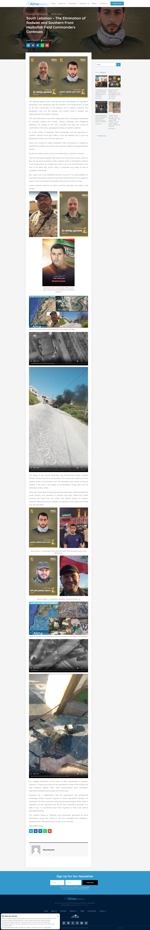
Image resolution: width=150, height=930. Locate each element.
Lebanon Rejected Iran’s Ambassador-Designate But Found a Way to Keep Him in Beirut (101, 119)
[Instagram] (77, 923)
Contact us (104, 3)
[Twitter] (64, 923)
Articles (46, 14)
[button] (28, 45)
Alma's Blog (39, 14)
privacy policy (85, 887)
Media (94, 3)
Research (83, 3)
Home (53, 3)
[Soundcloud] (86, 923)
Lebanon (60, 14)
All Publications (30, 14)
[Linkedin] (68, 923)
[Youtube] (81, 923)
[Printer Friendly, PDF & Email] (36, 825)
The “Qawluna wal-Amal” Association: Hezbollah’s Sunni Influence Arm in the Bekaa (101, 93)
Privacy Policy (92, 911)
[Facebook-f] (72, 923)
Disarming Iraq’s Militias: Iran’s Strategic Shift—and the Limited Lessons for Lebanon (114, 93)
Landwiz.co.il (121, 927)
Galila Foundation (83, 905)
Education (72, 3)
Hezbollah (54, 14)
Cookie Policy (47, 927)
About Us (62, 3)
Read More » (98, 98)
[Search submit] (118, 64)
